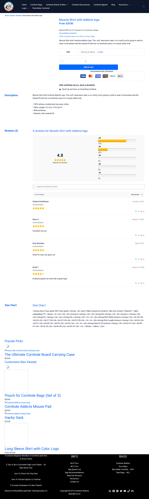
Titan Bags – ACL (123, 472)
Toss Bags (123, 466)
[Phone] (128, 491)
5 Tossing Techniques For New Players (26, 485)
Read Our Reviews (74, 475)
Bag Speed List (74, 469)
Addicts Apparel (10, 15)
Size (68, 52)
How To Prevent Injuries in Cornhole (26, 479)
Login (24, 8)
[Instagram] (117, 491)
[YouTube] (125, 491)
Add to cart (88, 67)
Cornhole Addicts (123, 463)
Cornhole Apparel (101, 5)
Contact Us (74, 482)
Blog (113, 5)
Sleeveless (19, 15)
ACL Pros (74, 466)
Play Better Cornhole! (41, 8)
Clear (101, 52)
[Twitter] (121, 491)
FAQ (20, 491)
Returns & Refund (12, 491)
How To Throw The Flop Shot (26, 473)
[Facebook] (113, 491)
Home (24, 5)
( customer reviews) (67, 33)
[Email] (132, 491)
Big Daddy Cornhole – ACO (123, 469)
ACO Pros (74, 463)
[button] (67, 5)
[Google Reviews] (110, 491)
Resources (123, 5)
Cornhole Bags (36, 5)
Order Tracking (33, 491)
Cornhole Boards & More (56, 5)
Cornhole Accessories (81, 5)
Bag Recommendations (74, 472)
